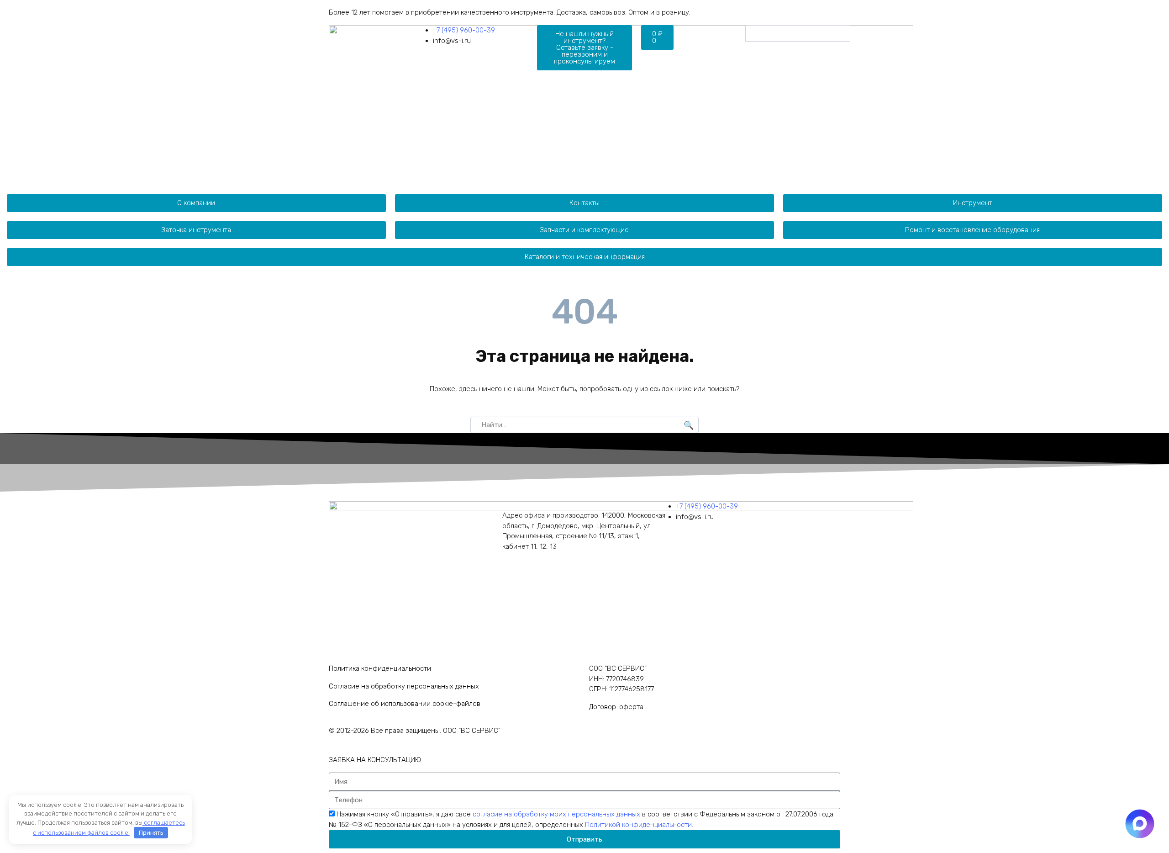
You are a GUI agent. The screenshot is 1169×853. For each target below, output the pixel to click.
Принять (151, 832)
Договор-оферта (616, 707)
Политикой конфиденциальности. (639, 825)
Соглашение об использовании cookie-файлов (404, 703)
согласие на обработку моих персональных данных (557, 814)
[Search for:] (584, 425)
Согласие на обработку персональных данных (404, 686)
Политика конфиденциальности (380, 668)
